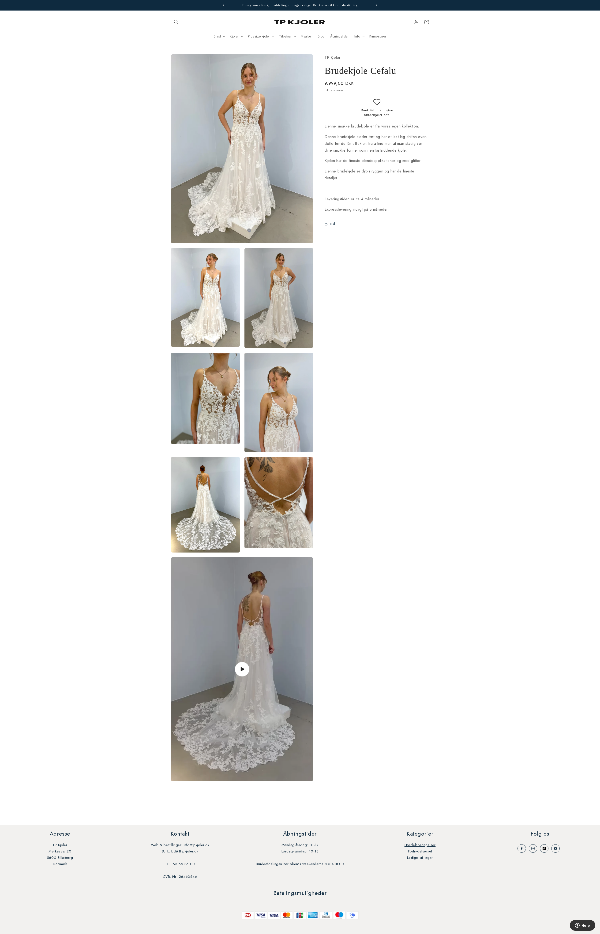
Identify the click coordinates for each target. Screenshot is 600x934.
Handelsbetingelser (420, 845)
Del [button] (332, 223)
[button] (176, 22)
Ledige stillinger (420, 857)
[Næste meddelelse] (376, 5)
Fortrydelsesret (420, 851)
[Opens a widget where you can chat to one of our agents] (582, 926)
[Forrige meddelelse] (223, 5)
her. (386, 114)
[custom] (522, 848)
